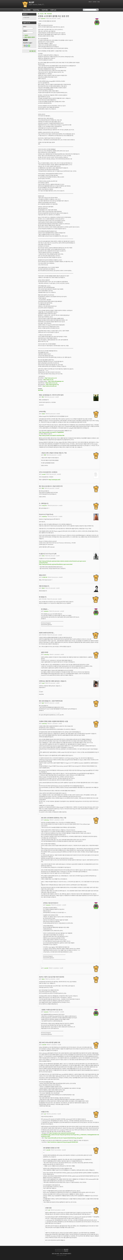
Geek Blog (36, 10)
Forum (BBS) (26, 10)
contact (94, 1)
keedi (43, 683)
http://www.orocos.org (51, 383)
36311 (43, 555)
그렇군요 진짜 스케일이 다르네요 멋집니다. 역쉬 (54, 453)
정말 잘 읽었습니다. (44, 586)
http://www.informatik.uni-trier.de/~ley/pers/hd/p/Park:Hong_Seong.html (64, 1138)
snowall (43, 474)
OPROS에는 (42, 411)
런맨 (45, 455)
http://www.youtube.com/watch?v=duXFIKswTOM (51, 435)
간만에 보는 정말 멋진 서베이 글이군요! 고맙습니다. (53, 681)
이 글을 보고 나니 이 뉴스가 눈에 (47, 554)
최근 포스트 (26, 17)
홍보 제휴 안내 (32, 51)
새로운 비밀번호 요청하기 (29, 37)
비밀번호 (25, 31)
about (90, 1)
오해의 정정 (48, 1208)
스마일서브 (66, 1251)
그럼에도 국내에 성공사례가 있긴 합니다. (52, 1010)
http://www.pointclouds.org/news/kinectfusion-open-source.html (55, 564)
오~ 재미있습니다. (44, 503)
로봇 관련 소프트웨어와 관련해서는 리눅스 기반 (53, 818)
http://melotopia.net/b (54, 479)
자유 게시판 (49, 13)
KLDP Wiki (45, 10)
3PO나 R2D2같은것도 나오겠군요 (48, 472)
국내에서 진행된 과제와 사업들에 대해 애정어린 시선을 (53, 721)
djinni (43, 979)
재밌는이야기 (42, 575)
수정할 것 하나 (45, 1112)
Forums (42, 13)
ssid (45, 1114)
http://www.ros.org (48, 379)
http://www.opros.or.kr (51, 378)
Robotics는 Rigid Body (46, 514)
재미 (45, 13)
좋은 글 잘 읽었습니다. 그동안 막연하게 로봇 (51, 701)
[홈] (25, 4)
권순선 (43, 588)
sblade (43, 413)
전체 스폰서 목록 (55, 1253)
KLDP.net (53, 10)
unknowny (46, 654)
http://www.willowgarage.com (56, 381)
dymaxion (43, 18)
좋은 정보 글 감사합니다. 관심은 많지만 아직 (51, 486)
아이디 (25, 26)
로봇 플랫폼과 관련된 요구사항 (51, 1148)
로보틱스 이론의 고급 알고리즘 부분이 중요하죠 (51, 977)
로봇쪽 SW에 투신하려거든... (47, 633)
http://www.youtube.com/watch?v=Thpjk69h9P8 (51, 432)
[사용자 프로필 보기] (96, 24)
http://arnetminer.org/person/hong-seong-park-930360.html (62, 1142)
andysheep (44, 516)
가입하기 (26, 35)
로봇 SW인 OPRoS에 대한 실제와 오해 (49, 1042)
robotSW (46, 968)
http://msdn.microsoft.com (50, 386)
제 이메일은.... (45, 609)
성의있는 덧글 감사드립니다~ (51, 903)
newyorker (44, 505)
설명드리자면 (44, 652)
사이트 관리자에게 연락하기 (65, 1253)
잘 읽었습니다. (43, 597)
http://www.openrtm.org (52, 384)
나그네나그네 (44, 577)
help (98, 1)
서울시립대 (66, 1249)
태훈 (43, 397)
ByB (43, 703)
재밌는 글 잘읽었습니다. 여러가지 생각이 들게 (51, 395)
